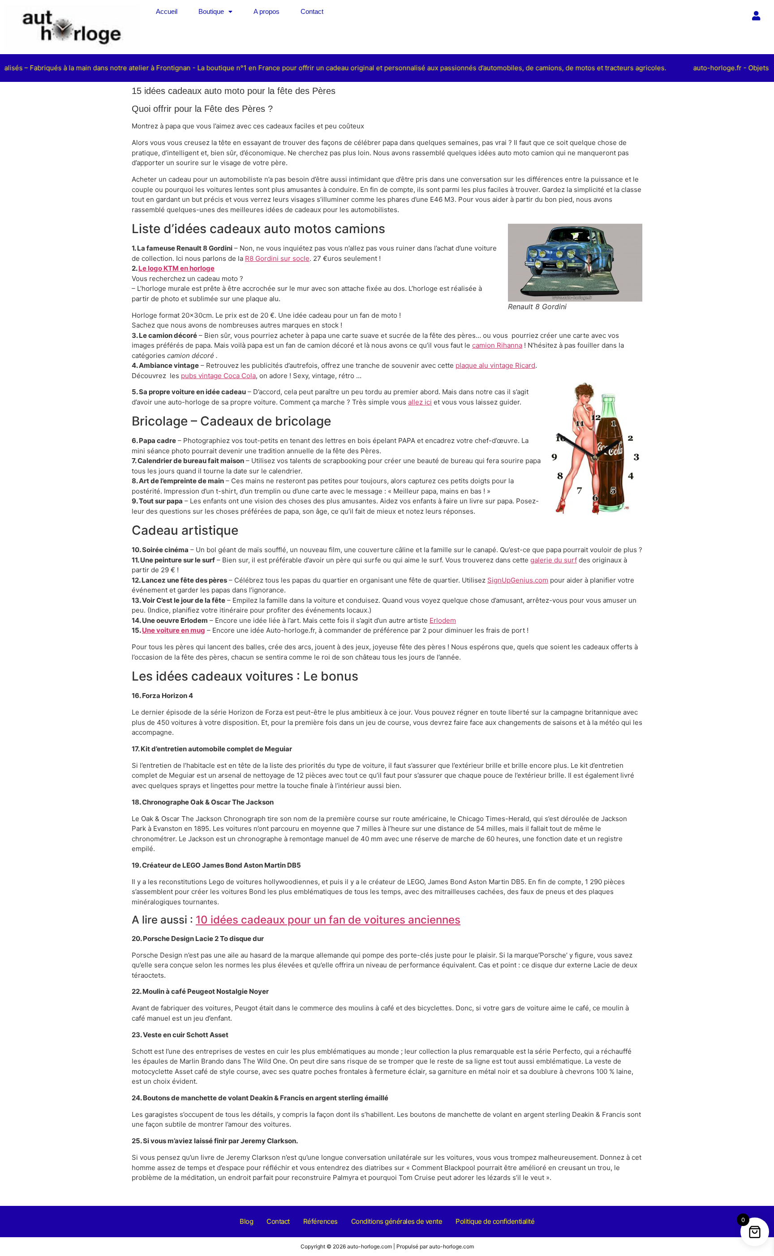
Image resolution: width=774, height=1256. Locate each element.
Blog (246, 1221)
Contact (312, 11)
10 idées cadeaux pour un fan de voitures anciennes (328, 919)
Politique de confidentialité (495, 1221)
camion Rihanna (497, 345)
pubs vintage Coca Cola (218, 375)
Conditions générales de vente (397, 1221)
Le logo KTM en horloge (176, 268)
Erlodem (443, 620)
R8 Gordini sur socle (277, 258)
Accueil (166, 11)
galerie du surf (553, 560)
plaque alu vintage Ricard (495, 365)
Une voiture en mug (173, 630)
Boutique (211, 11)
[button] (215, 11)
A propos (267, 11)
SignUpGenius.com (517, 580)
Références (320, 1221)
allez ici (420, 402)
